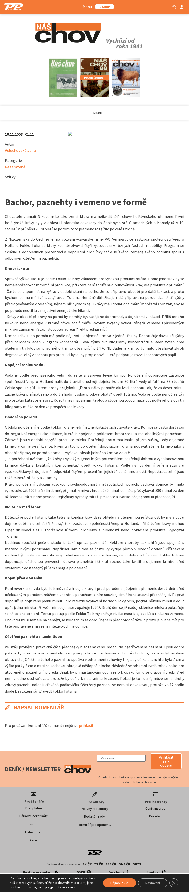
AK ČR (87, 864)
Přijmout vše (119, 883)
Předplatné (33, 808)
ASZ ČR (111, 864)
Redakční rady (94, 816)
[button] (166, 761)
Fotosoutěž (33, 832)
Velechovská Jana (20, 150)
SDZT (137, 864)
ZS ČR (98, 864)
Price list (155, 816)
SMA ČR (124, 864)
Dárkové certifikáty (33, 816)
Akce (33, 840)
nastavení (68, 887)
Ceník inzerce (155, 808)
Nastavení (152, 883)
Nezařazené (15, 166)
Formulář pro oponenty (94, 824)
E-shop (34, 824)
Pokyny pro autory (94, 808)
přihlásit (86, 725)
